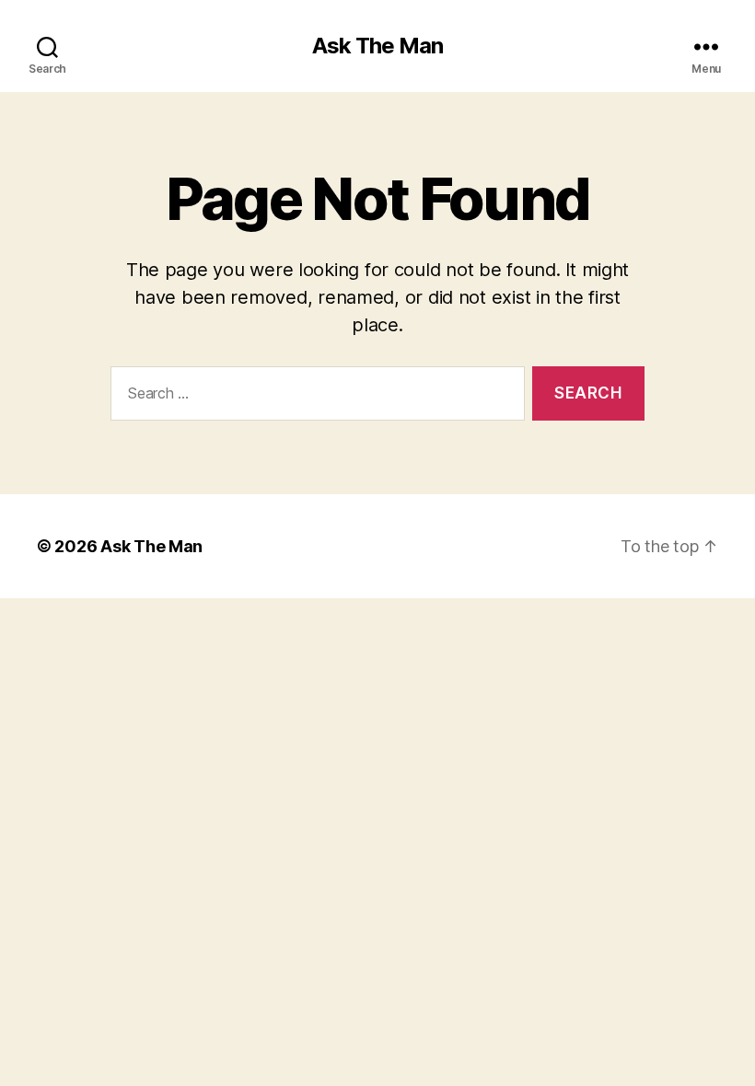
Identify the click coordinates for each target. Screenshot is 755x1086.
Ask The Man (377, 46)
